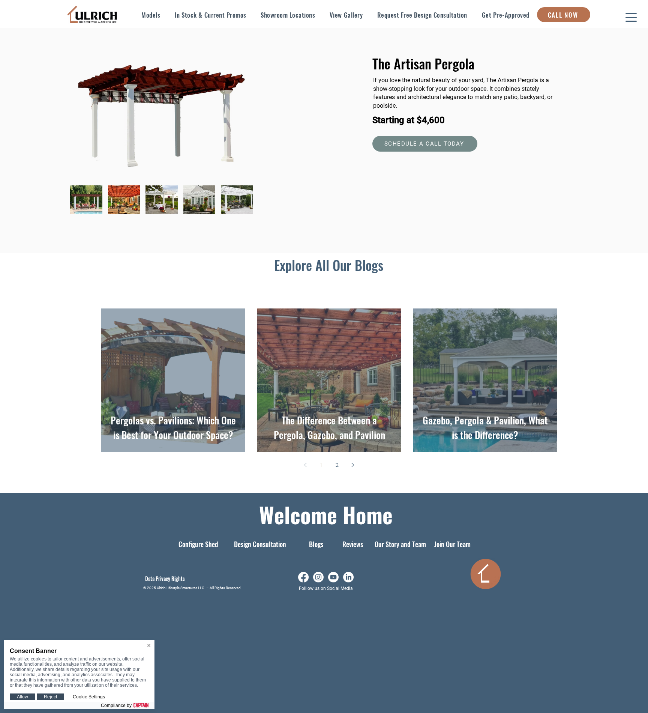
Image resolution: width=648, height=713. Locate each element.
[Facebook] (303, 577)
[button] (151, 15)
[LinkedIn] (348, 577)
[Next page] (353, 465)
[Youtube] (333, 577)
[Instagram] (318, 577)
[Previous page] (305, 465)
